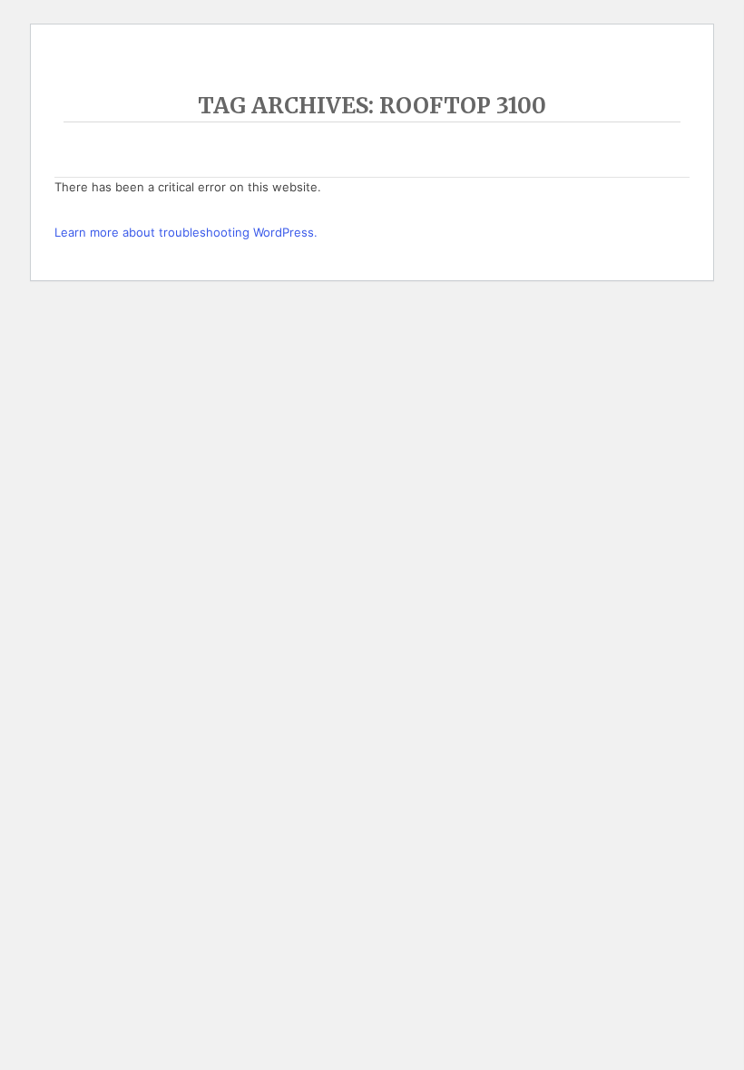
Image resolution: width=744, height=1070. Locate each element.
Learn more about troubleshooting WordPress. (186, 232)
